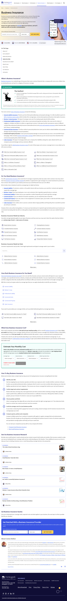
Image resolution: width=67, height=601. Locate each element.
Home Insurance (29, 580)
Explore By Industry (7, 56)
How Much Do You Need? (8, 61)
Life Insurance (47, 580)
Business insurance (6, 81)
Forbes (9, 556)
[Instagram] (6, 593)
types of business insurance (18, 112)
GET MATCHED (35, 34)
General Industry (19, 356)
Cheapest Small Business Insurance (18, 427)
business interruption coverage (25, 135)
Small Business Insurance (31, 582)
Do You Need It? (6, 53)
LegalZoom (14, 556)
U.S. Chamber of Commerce (45, 555)
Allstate (52, 555)
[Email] (65, 567)
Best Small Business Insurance (16, 429)
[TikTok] (8, 593)
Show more (33, 267)
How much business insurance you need (11, 276)
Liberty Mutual (58, 555)
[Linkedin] (61, 567)
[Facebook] (3, 593)
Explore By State (6, 59)
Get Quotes (5, 72)
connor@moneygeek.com (45, 564)
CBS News (63, 555)
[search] (64, 3)
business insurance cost (51, 330)
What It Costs (6, 64)
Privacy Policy (37, 587)
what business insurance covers (20, 145)
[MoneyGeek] (6, 3)
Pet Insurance (21, 582)
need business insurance (11, 179)
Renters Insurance (38, 580)
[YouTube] (13, 593)
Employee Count (31, 356)
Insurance (7, 8)
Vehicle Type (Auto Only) (44, 356)
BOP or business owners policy (11, 117)
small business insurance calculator (21, 338)
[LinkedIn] (11, 593)
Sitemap (53, 587)
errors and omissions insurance (47, 125)
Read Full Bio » (11, 566)
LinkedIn (54, 564)
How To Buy (5, 67)
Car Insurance (21, 580)
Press (30, 587)
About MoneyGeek (22, 587)
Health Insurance (55, 580)
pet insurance (50, 542)
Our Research (6, 69)
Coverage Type (6, 356)
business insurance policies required (15, 180)
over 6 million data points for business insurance (45, 551)
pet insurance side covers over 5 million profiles (32, 553)
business (44, 542)
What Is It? (5, 51)
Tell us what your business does (8, 31)
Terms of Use (45, 587)
